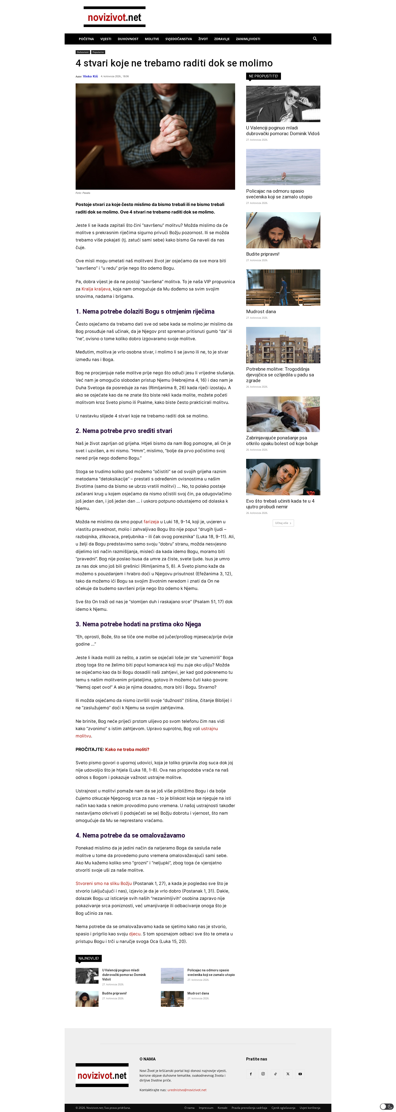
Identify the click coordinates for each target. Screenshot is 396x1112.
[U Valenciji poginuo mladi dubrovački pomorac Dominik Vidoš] (87, 976)
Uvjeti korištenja (310, 1108)
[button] (314, 39)
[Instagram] (263, 1074)
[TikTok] (275, 1074)
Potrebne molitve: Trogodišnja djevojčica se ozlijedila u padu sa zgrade (280, 374)
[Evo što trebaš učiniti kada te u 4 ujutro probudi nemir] (283, 477)
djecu (134, 934)
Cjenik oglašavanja (283, 1108)
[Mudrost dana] (172, 999)
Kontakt (222, 1108)
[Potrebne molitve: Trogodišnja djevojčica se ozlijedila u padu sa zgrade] (283, 345)
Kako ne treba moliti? (127, 749)
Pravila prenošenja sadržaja (249, 1108)
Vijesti (105, 39)
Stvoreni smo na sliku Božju (104, 883)
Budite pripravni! (114, 993)
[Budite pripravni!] (87, 999)
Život (203, 39)
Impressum (206, 1108)
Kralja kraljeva (96, 289)
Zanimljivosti (248, 39)
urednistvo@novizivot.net (187, 1090)
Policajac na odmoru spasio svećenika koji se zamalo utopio (279, 194)
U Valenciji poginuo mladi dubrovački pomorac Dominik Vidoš (124, 974)
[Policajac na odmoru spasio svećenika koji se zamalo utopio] (172, 976)
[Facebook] (250, 1074)
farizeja (151, 521)
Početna (86, 39)
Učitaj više (281, 523)
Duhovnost (128, 39)
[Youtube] (300, 1074)
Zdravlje (222, 39)
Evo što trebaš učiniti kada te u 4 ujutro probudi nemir (280, 503)
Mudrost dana (198, 993)
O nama (189, 1108)
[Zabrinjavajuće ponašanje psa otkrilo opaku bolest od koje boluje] (283, 414)
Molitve (152, 39)
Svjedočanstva (178, 39)
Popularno (98, 52)
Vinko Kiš (90, 76)
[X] (287, 1074)
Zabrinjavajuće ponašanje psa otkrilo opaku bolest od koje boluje (282, 440)
